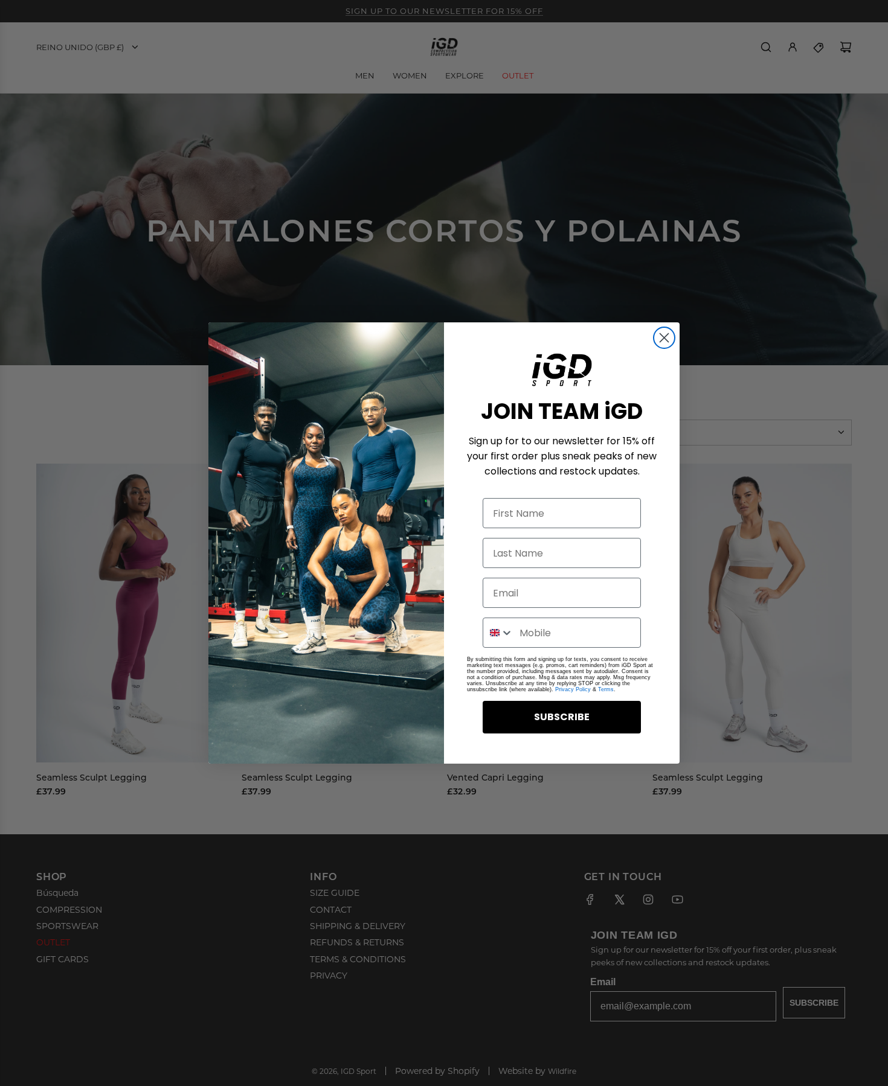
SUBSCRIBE (562, 717)
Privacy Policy (573, 689)
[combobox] (498, 632)
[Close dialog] (664, 337)
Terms (606, 689)
